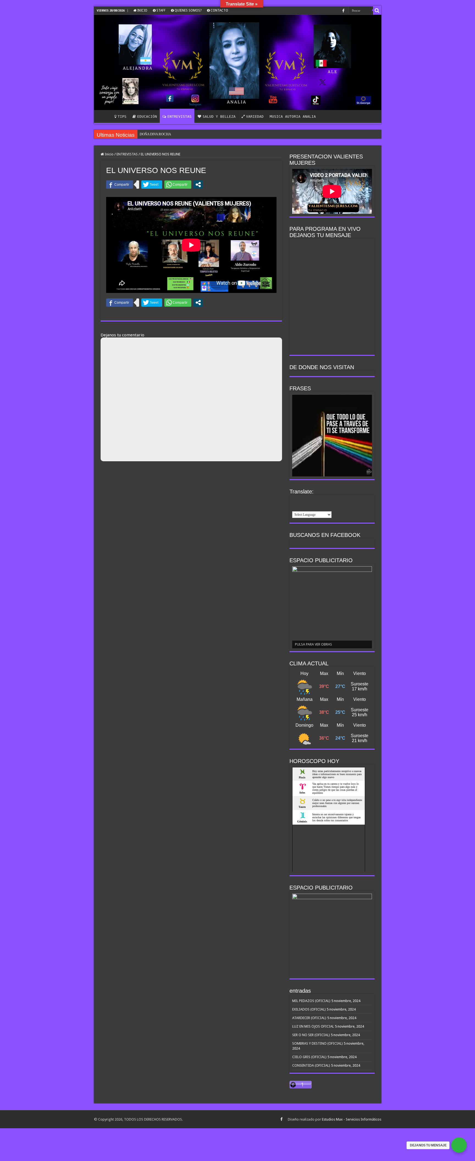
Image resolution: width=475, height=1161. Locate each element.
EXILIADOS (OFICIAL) (309, 1009)
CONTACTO (219, 10)
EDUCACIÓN (147, 116)
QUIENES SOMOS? (187, 10)
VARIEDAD (255, 116)
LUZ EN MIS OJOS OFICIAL (313, 1026)
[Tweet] (151, 184)
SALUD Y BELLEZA (219, 116)
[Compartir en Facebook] (119, 184)
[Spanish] (295, 507)
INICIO (141, 10)
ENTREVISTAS (179, 116)
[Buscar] (377, 10)
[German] (309, 500)
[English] (295, 500)
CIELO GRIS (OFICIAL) (309, 1057)
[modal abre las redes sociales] (198, 184)
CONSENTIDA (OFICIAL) (311, 1065)
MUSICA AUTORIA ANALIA (293, 116)
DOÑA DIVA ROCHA (155, 134)
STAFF (160, 10)
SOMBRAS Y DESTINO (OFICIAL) (317, 1043)
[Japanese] (324, 500)
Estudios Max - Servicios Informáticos (351, 1119)
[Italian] (317, 500)
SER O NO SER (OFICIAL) (311, 1035)
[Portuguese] (331, 500)
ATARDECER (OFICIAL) (309, 1018)
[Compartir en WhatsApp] (177, 184)
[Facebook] (343, 10)
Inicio (109, 154)
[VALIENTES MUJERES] (237, 62)
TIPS (122, 116)
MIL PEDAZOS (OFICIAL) (311, 1001)
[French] (302, 500)
